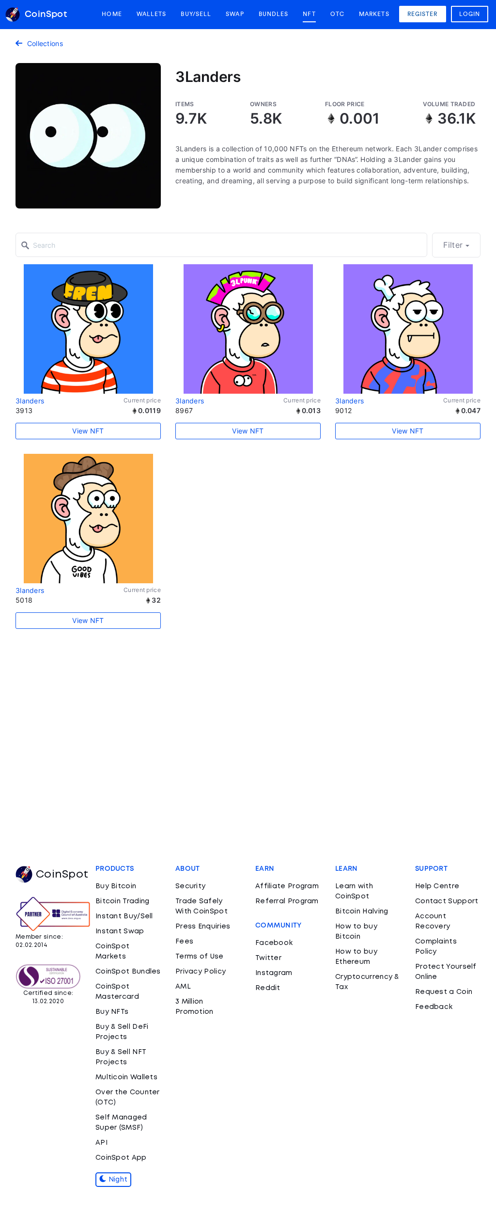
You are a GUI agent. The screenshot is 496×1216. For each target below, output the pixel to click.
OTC (337, 14)
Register (422, 14)
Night (116, 1180)
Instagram (274, 973)
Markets (374, 14)
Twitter (268, 958)
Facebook (274, 943)
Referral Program (287, 901)
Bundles (274, 14)
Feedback (433, 1007)
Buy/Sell (196, 14)
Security (190, 886)
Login (469, 14)
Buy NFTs (111, 1012)
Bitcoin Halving (361, 911)
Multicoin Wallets (126, 1077)
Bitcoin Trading (122, 901)
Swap (235, 14)
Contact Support (447, 901)
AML (183, 987)
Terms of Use (199, 957)
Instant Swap (119, 931)
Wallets (152, 14)
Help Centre (437, 886)
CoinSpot (62, 875)
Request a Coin (443, 992)
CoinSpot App (121, 1158)
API (101, 1143)
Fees (184, 941)
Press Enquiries (203, 926)
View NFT (88, 431)
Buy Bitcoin (115, 886)
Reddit (267, 988)
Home (112, 14)
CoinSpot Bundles (128, 972)
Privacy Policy (200, 972)
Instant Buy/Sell (124, 916)
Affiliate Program (287, 886)
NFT (309, 14)
